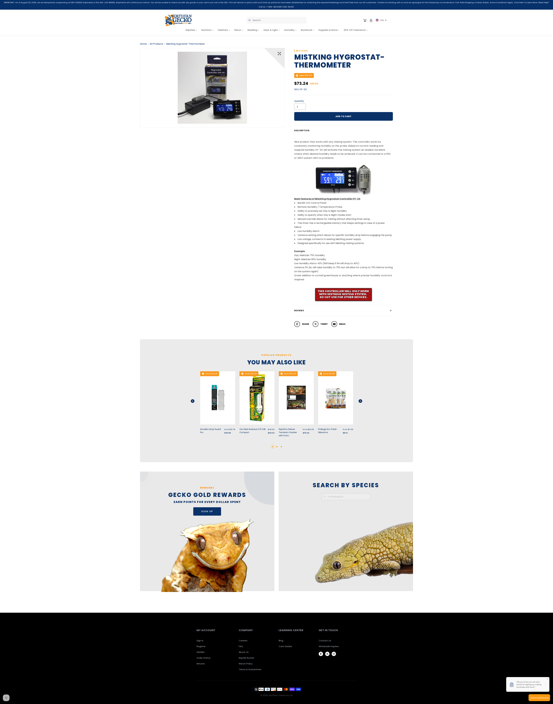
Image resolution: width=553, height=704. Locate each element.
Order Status (203, 657)
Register (201, 646)
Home (143, 44)
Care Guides (285, 646)
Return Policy (245, 663)
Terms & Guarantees (250, 669)
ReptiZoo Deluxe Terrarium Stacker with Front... (288, 432)
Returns (201, 663)
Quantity (299, 101)
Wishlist (201, 652)
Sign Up (207, 511)
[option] (212, 87)
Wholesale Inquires (329, 646)
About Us (244, 652)
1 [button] (272, 447)
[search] (276, 20)
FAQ (241, 646)
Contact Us (325, 640)
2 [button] (277, 447)
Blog (281, 640)
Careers (243, 640)
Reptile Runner (246, 657)
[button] (196, 401)
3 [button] (281, 447)
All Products (156, 44)
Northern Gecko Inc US (280, 695)
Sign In (200, 640)
